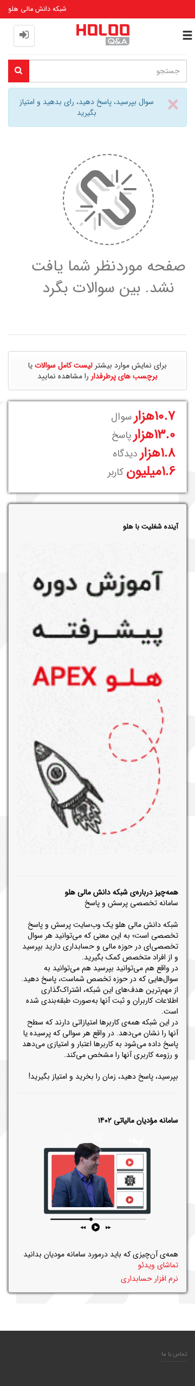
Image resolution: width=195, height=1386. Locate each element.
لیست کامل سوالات (64, 365)
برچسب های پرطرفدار (124, 376)
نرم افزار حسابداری (149, 1279)
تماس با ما (174, 1354)
